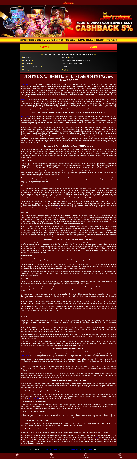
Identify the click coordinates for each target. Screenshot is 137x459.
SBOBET (23, 99)
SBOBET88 (24, 84)
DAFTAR (44, 47)
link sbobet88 (55, 207)
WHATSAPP (85, 457)
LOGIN (93, 47)
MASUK (17, 457)
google (95, 437)
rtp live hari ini (34, 398)
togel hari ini (25, 356)
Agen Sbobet (25, 116)
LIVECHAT (120, 457)
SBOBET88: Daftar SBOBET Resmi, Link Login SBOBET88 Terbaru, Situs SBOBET (67, 450)
